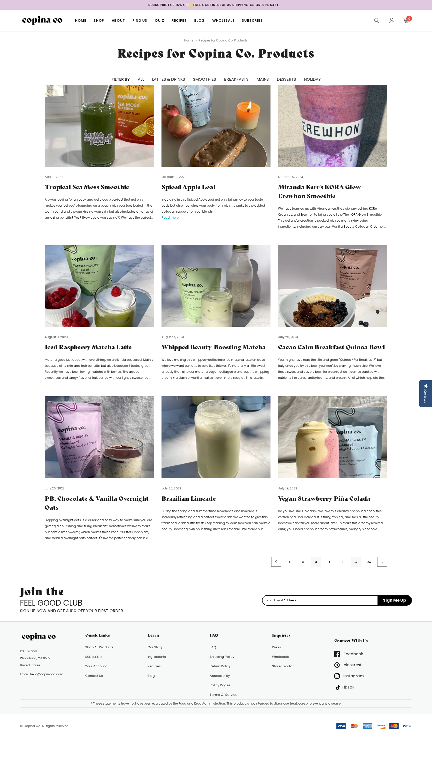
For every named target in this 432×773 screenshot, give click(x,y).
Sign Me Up (394, 600)
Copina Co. (33, 726)
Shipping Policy (222, 657)
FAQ (213, 647)
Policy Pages (220, 685)
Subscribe (252, 20)
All (141, 79)
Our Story (155, 647)
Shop (99, 20)
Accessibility (220, 676)
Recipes (179, 20)
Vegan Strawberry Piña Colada (324, 498)
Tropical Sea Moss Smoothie (87, 187)
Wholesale (223, 20)
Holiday (312, 79)
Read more (170, 217)
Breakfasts (236, 79)
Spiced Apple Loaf (189, 187)
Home (80, 20)
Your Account (96, 666)
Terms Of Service (224, 695)
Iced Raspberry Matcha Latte (88, 347)
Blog (199, 20)
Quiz (159, 20)
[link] (376, 20)
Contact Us (94, 676)
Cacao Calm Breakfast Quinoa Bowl (331, 347)
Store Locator (283, 666)
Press (276, 647)
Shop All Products (99, 647)
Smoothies (204, 79)
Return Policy (220, 666)
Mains (262, 79)
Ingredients (157, 657)
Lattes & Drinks (168, 79)
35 (369, 562)
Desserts (286, 79)
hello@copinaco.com (46, 674)
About (118, 20)
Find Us (139, 20)
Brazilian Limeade (189, 498)
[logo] (44, 20)
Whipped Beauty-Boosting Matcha (214, 347)
